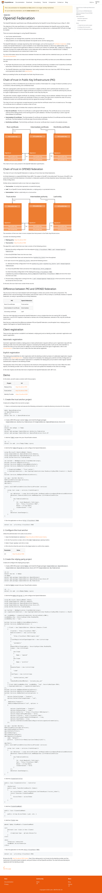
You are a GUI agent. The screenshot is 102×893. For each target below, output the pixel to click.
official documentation (9, 56)
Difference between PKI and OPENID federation (84, 13)
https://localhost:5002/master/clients (36, 537)
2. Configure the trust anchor (83, 27)
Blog (66, 2)
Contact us (60, 2)
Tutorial (45, 2)
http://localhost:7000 (20, 243)
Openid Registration (16, 358)
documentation (7, 348)
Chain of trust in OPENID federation (84, 11)
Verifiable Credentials (60, 44)
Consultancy (37, 2)
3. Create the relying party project (84, 29)
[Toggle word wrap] (68, 452)
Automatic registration (82, 18)
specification (28, 71)
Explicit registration (81, 20)
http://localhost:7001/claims (20, 858)
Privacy (6, 884)
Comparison (52, 2)
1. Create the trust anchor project (84, 25)
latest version (31, 11)
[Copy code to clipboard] (71, 410)
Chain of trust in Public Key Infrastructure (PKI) (85, 8)
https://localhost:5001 (22, 394)
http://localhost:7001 (20, 240)
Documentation (20, 2)
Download (29, 2)
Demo (77, 23)
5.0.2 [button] (91, 2)
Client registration (80, 16)
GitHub (97, 2)
